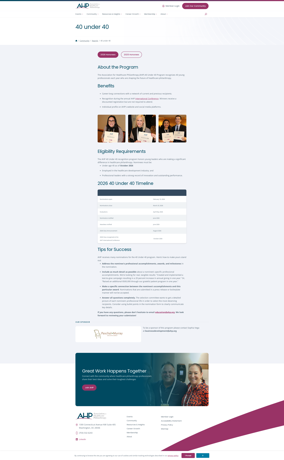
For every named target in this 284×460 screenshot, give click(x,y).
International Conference (147, 98)
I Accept (188, 455)
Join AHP (89, 387)
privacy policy (173, 455)
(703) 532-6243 (85, 432)
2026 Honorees (108, 54)
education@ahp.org (165, 312)
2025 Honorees (131, 54)
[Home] (76, 41)
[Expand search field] (206, 14)
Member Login (172, 6)
